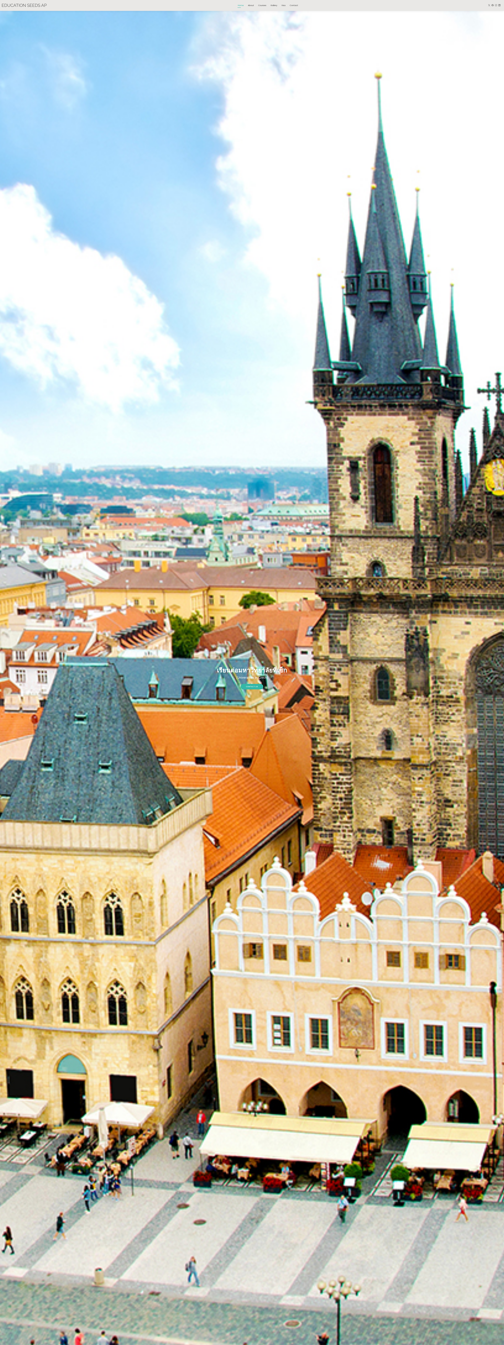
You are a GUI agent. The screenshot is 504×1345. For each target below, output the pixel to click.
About (251, 5)
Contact (294, 5)
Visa (283, 5)
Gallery (274, 5)
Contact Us (252, 687)
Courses (262, 5)
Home (241, 5)
